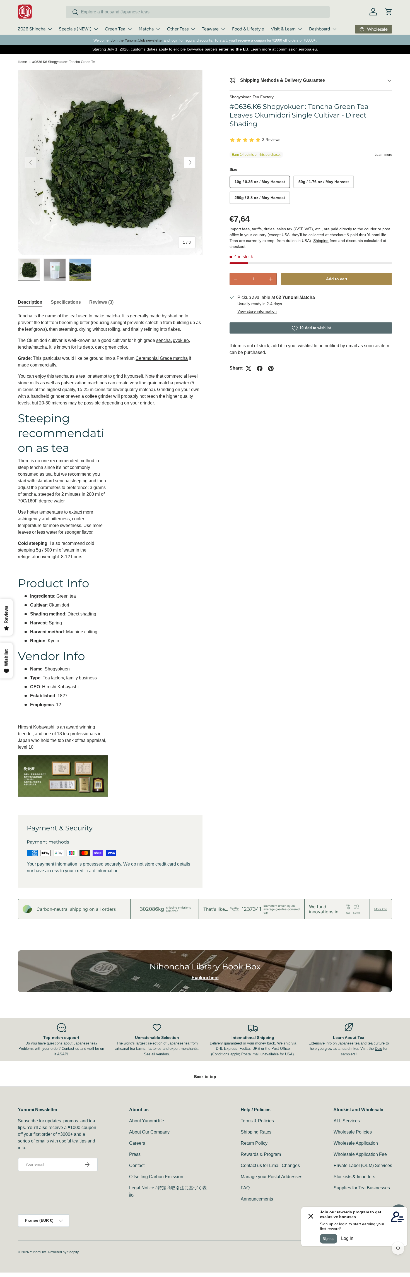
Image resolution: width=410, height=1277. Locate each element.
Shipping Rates (256, 1132)
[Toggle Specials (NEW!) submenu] (96, 29)
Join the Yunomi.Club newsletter (137, 40)
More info (380, 909)
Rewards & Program (261, 1154)
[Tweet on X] (248, 368)
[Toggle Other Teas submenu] (193, 29)
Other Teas (178, 29)
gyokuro (181, 340)
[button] (389, 12)
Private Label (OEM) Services (363, 1165)
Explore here (205, 977)
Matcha (146, 29)
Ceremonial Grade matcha (162, 358)
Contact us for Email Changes (270, 1165)
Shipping (321, 241)
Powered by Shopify (63, 1252)
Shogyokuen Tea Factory (252, 97)
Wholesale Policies (353, 1132)
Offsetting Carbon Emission (156, 1176)
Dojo (378, 1048)
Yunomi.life (38, 1252)
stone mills (28, 382)
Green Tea (115, 29)
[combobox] (198, 12)
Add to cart (336, 279)
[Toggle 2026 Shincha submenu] (50, 29)
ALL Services (347, 1120)
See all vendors (156, 1054)
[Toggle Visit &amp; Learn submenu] (300, 29)
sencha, (164, 340)
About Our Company (149, 1132)
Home (22, 62)
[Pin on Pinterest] (270, 368)
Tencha (25, 315)
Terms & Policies (257, 1120)
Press (135, 1154)
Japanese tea (349, 1043)
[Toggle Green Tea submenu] (129, 29)
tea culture (376, 1043)
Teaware (210, 29)
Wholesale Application (356, 1143)
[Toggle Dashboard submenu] (334, 29)
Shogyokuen (57, 669)
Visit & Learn (283, 29)
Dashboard (319, 29)
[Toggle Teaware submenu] (223, 29)
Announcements (257, 1199)
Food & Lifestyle (248, 29)
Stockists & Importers (354, 1176)
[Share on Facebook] (259, 368)
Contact (136, 1165)
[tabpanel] (110, 557)
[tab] (30, 302)
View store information (257, 311)
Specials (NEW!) (75, 29)
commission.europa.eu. (297, 49)
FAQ (245, 1187)
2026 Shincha (31, 29)
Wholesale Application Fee (360, 1154)
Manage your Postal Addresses (271, 1176)
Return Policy (254, 1143)
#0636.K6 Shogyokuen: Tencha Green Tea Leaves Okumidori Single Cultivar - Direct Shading (65, 62)
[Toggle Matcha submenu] (158, 29)
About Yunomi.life (146, 1120)
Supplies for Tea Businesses (362, 1187)
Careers (137, 1143)
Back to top (205, 1076)
